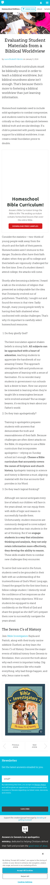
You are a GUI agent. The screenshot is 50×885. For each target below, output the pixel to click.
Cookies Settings (25, 882)
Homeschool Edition (10, 9)
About (39, 9)
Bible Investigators (17, 636)
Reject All (25, 876)
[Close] (43, 854)
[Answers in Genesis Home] (8, 3)
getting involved (24, 820)
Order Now (30, 9)
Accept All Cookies (25, 870)
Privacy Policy (40, 784)
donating (40, 818)
